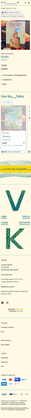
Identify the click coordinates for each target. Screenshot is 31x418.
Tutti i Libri (6, 102)
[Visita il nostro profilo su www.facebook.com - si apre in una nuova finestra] (2, 302)
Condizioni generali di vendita (17, 404)
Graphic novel (6, 16)
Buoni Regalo (5, 345)
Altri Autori (5, 133)
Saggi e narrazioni (14, 12)
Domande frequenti (7, 327)
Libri (3, 216)
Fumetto (21, 16)
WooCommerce (20, 409)
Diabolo (4, 60)
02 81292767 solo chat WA (9, 270)
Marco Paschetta (7, 54)
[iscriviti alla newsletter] (15, 169)
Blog (2, 331)
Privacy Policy (5, 402)
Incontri (24, 222)
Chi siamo (4, 323)
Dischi (26, 216)
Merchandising (6, 340)
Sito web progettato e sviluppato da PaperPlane (15, 408)
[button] (24, 143)
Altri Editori (6, 140)
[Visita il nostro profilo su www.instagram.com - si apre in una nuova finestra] (7, 302)
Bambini (14, 16)
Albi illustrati (17, 151)
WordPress (11, 409)
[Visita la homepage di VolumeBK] (11, 3)
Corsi (4, 222)
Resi (4, 84)
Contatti (3, 353)
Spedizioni (7, 80)
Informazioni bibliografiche (14, 75)
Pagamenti (4, 358)
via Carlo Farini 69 (6, 265)
